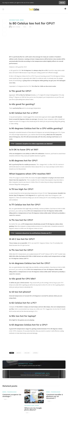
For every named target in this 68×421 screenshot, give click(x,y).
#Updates (35, 352)
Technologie (12, 392)
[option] (12, 394)
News (22, 20)
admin (13, 26)
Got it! (62, 2)
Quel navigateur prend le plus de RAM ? (29, 365)
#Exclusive (27, 352)
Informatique (14, 20)
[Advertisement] (37, 43)
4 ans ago (18, 26)
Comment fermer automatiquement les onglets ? (35, 375)
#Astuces (19, 352)
